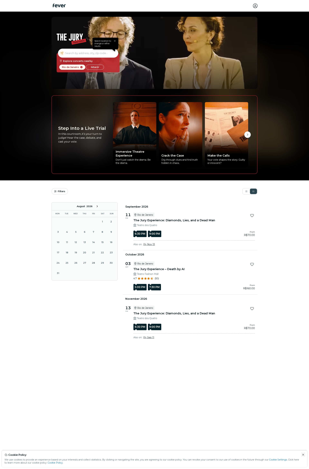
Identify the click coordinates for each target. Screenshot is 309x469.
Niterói (95, 67)
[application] (84, 241)
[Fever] (59, 5)
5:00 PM (140, 287)
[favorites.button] (252, 215)
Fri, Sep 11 (148, 337)
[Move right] (247, 134)
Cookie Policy (55, 462)
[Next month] (97, 206)
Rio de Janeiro (70, 67)
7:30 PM (154, 287)
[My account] (255, 6)
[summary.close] (114, 41)
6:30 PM (140, 233)
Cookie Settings (278, 459)
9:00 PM (154, 233)
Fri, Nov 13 (149, 244)
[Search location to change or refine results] (88, 53)
